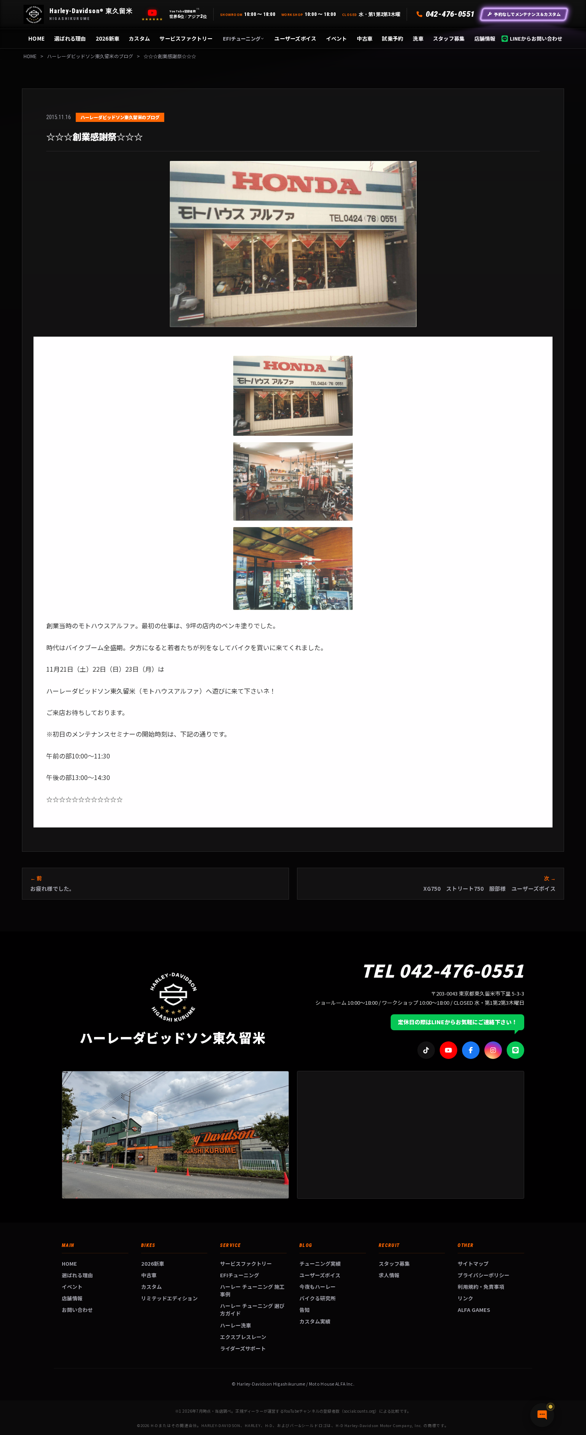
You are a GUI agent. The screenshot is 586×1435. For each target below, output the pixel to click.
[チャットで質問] (542, 1415)
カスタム (139, 38)
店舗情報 (485, 38)
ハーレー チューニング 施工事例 (252, 1290)
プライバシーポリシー (483, 1275)
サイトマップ (473, 1263)
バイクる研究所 (317, 1298)
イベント (336, 38)
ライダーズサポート (243, 1348)
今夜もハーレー (317, 1286)
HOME (36, 38)
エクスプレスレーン (243, 1337)
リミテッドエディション (169, 1298)
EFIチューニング (241, 38)
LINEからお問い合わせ (536, 38)
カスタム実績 (314, 1321)
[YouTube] (152, 12)
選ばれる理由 (70, 38)
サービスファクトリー (185, 38)
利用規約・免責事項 (481, 1286)
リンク (465, 1298)
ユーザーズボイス (295, 38)
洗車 (418, 38)
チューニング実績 (320, 1263)
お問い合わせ (77, 1309)
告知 (304, 1309)
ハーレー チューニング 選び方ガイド (252, 1309)
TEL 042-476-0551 (442, 970)
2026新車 (108, 38)
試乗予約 (392, 38)
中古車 (365, 38)
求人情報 (389, 1275)
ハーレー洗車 (235, 1325)
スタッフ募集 (449, 38)
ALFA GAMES (474, 1309)
